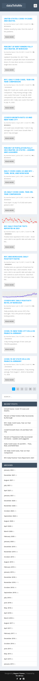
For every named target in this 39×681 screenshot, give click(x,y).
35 (30, 389)
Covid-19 (27, 24)
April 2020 (7, 526)
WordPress (19, 676)
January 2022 (9, 470)
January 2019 (9, 572)
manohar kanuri (10, 24)
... (26, 389)
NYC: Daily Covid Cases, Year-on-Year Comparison (19, 80)
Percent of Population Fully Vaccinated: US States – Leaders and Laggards (19, 150)
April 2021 (7, 490)
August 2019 (8, 562)
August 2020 (8, 521)
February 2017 (9, 633)
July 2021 (7, 485)
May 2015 (7, 654)
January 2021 (9, 496)
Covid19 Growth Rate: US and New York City (18, 118)
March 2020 (8, 531)
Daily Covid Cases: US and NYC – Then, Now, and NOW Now (19, 172)
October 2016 (9, 644)
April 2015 (7, 659)
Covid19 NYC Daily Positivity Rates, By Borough (17, 301)
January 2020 (9, 541)
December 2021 (9, 475)
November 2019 (9, 552)
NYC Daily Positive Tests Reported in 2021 (15, 227)
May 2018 (7, 608)
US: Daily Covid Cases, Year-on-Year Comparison (18, 193)
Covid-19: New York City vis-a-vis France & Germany (19, 332)
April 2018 (7, 613)
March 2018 (8, 618)
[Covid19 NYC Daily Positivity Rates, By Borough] (19, 294)
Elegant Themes (19, 673)
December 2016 (9, 638)
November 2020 (9, 506)
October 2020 (9, 511)
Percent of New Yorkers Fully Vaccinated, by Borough (18, 48)
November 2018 (9, 582)
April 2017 (7, 628)
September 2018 (10, 592)
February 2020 (9, 536)
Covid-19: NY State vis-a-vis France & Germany (17, 360)
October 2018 (9, 587)
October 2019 (9, 557)
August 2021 (8, 480)
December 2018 (9, 577)
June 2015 (7, 649)
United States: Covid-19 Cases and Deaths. (18, 20)
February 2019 (9, 567)
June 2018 (7, 603)
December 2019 (9, 547)
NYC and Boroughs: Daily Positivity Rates (16, 258)
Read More (9, 37)
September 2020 (10, 516)
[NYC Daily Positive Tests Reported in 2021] (19, 220)
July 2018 (7, 598)
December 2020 (9, 501)
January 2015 (9, 664)
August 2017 (8, 623)
